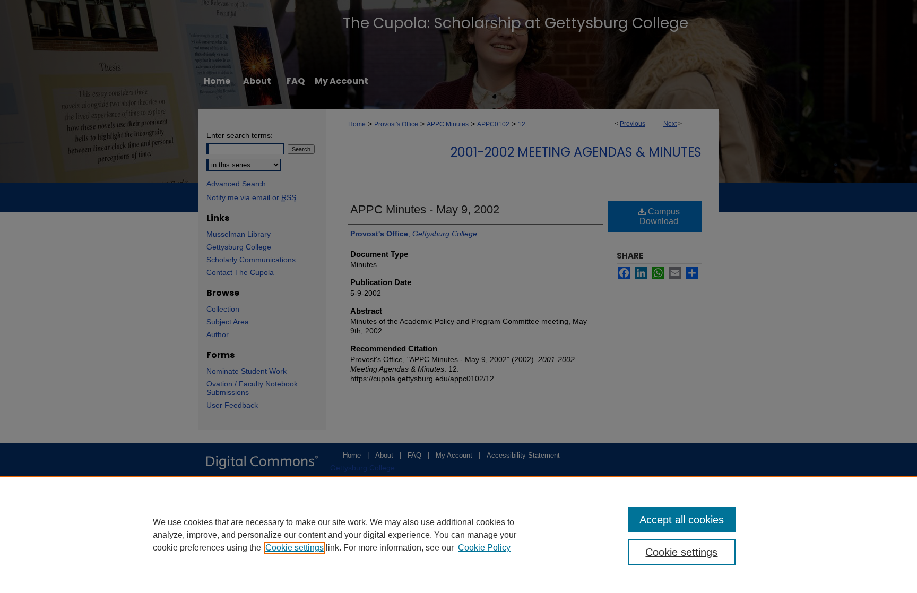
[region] (458, 534)
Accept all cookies (681, 520)
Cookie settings (294, 547)
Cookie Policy (484, 547)
